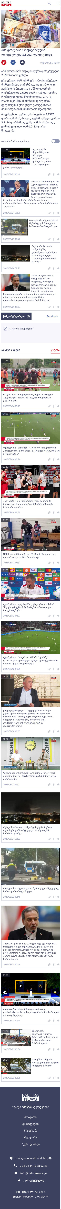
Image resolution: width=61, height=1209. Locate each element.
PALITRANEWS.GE (27, 1192)
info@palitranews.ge (33, 1173)
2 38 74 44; (26, 1166)
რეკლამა (30, 1137)
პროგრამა (30, 1130)
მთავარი (30, 1117)
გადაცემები (30, 1124)
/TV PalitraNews (34, 1180)
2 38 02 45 (41, 1166)
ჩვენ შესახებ (31, 1144)
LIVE (57, 1204)
